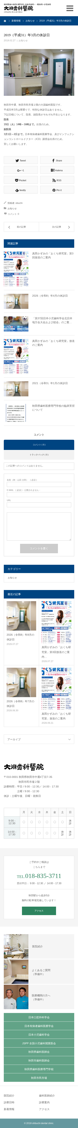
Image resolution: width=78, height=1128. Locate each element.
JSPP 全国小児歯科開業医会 (39, 1043)
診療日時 (9, 1102)
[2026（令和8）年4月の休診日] (16, 301)
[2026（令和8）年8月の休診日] (21, 616)
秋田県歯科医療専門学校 (39, 1069)
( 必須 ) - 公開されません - (23, 490)
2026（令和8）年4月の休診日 (50, 295)
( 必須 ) (22, 480)
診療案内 (44, 1102)
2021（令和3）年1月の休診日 (50, 383)
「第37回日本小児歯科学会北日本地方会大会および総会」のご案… (52, 320)
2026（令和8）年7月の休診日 (20, 703)
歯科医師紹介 (47, 1095)
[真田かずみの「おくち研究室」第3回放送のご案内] (16, 269)
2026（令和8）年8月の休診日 (20, 637)
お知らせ (23, 40)
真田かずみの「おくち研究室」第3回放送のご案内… (56, 652)
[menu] (70, 8)
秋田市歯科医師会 (39, 1060)
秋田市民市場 (39, 1077)
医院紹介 (9, 1095)
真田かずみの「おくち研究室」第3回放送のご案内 (52, 255)
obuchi (19, 203)
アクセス (39, 910)
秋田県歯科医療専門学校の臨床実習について (53, 407)
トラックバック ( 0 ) (39, 455)
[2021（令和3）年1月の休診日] (16, 388)
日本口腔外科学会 (39, 1017)
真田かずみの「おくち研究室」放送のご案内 (53, 342)
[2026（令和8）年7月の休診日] (21, 682)
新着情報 (9, 1109)
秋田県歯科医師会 (39, 1051)
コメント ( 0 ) (39, 445)
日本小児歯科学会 (39, 1034)
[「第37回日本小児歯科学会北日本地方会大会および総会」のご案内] (16, 323)
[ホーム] (5, 20)
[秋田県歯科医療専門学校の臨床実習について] (16, 413)
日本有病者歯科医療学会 (39, 1025)
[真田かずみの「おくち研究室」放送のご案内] (16, 356)
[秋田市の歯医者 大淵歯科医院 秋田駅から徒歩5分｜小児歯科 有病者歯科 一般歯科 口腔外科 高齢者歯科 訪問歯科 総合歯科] (27, 8)
